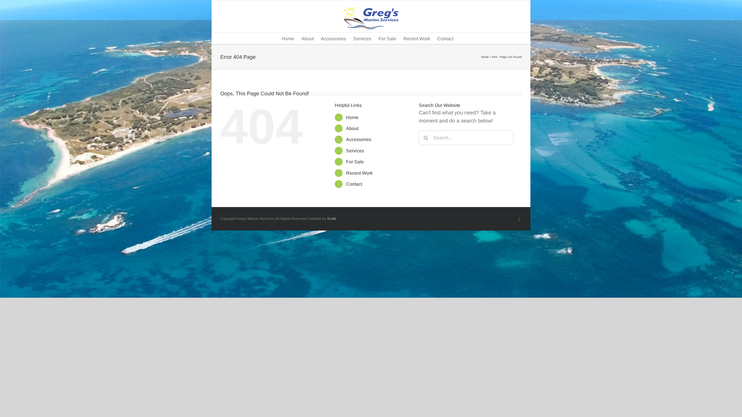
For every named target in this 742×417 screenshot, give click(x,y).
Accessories (358, 139)
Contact (354, 184)
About (352, 128)
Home (352, 117)
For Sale (355, 161)
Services (355, 150)
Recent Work (359, 173)
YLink (331, 219)
